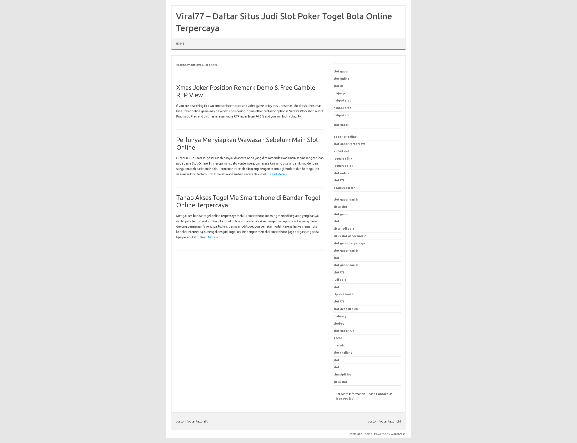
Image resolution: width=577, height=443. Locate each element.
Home (180, 43)
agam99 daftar (344, 187)
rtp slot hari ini (344, 294)
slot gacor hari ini (346, 199)
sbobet (339, 323)
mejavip (339, 93)
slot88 (338, 85)
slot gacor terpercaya (350, 143)
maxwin (339, 345)
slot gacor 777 (344, 330)
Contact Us (384, 394)
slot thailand (343, 352)
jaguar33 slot (343, 165)
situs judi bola (344, 228)
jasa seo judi (345, 398)
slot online (341, 78)
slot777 (339, 180)
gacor (338, 337)
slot (336, 221)
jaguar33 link (343, 158)
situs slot (340, 206)
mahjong (340, 316)
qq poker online (345, 136)
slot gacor (341, 71)
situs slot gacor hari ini (350, 235)
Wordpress (398, 433)
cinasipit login (344, 374)
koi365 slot (342, 151)
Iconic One (355, 433)
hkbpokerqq (342, 100)
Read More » (278, 174)
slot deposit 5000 (346, 308)
